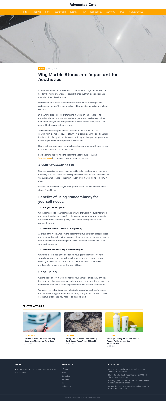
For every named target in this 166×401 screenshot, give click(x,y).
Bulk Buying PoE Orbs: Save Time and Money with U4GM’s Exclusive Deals (128, 387)
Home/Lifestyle (135, 12)
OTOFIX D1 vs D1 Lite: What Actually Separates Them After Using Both (40, 339)
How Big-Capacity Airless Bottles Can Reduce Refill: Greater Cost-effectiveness (123, 340)
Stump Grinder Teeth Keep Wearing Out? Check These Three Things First (82, 339)
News (121, 12)
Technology (96, 12)
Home (26, 12)
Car (84, 12)
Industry (110, 12)
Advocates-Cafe (83, 4)
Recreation (60, 12)
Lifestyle (37, 12)
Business (74, 12)
